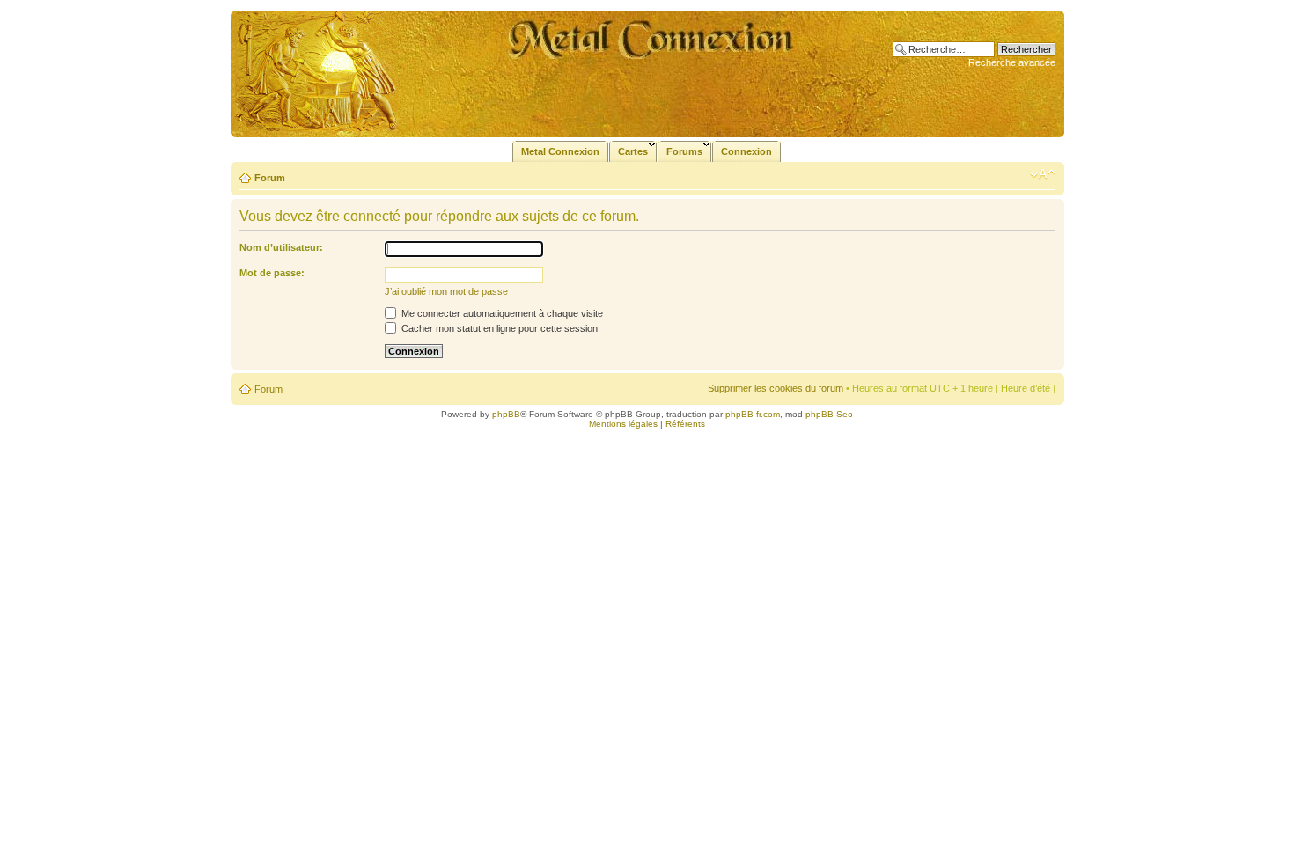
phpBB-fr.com (752, 414)
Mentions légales (623, 424)
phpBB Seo (829, 414)
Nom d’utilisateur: (281, 247)
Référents (685, 424)
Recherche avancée (1011, 62)
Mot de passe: (272, 273)
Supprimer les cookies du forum (775, 388)
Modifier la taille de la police (1042, 174)
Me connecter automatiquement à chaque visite (501, 313)
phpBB (506, 414)
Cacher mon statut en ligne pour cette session (498, 328)
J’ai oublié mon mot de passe (446, 291)
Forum (269, 178)
